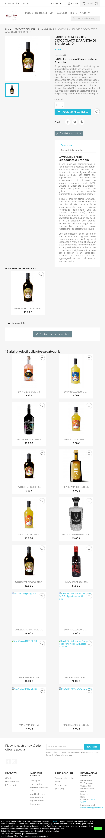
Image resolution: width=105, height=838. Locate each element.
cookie (54, 821)
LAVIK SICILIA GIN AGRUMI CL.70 (29, 629)
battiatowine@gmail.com (91, 807)
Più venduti (10, 785)
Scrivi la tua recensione (70, 133)
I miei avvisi (59, 788)
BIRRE (73, 12)
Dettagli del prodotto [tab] (72, 150)
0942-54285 (22, 3)
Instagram (14, 761)
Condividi (68, 122)
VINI (52, 12)
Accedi (58, 781)
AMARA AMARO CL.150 (29, 725)
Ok (98, 829)
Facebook (8, 761)
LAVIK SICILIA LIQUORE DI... (76, 392)
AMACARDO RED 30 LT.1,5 (76, 582)
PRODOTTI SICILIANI (36, 12)
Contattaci (35, 804)
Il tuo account (64, 773)
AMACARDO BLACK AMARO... (29, 439)
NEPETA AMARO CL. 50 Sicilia (76, 487)
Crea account (61, 785)
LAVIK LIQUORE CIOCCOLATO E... (28, 308)
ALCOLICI (62, 12)
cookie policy (36, 784)
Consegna (35, 780)
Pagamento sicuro (38, 800)
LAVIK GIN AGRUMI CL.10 (29, 392)
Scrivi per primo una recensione (54, 334)
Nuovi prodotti (12, 781)
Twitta (75, 122)
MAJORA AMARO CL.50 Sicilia (76, 725)
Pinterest (81, 122)
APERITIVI (85, 12)
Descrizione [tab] (67, 145)
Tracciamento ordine (64, 778)
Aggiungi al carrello (72, 111)
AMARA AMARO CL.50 (29, 677)
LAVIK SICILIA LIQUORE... (76, 677)
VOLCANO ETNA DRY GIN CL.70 (76, 534)
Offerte (8, 778)
